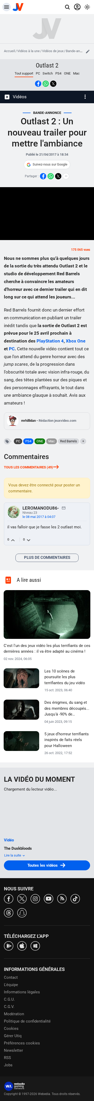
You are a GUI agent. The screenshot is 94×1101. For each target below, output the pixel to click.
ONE (67, 73)
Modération (14, 1014)
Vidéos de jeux (52, 51)
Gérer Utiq (13, 1035)
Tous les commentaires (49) (28, 467)
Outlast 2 (47, 65)
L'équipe (11, 984)
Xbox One (75, 341)
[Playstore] (8, 945)
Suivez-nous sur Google (50, 164)
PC (38, 73)
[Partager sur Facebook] (38, 84)
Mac (76, 73)
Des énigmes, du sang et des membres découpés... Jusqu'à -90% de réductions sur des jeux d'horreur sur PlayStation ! (66, 708)
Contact (11, 977)
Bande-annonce (77, 51)
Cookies (11, 1028)
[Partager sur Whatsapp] (46, 84)
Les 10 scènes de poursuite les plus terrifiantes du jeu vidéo (64, 677)
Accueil (9, 51)
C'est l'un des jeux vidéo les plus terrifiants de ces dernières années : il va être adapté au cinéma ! (47, 648)
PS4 (58, 73)
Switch (48, 73)
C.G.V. (9, 1006)
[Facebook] (8, 898)
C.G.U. (9, 999)
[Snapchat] (22, 912)
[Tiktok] (75, 898)
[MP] (64, 508)
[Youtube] (48, 898)
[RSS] (62, 898)
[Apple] (22, 945)
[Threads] (8, 912)
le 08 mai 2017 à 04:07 (38, 517)
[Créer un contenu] (87, 51)
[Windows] (35, 945)
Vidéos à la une (28, 51)
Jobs (8, 1065)
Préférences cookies (22, 1043)
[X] (22, 898)
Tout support (24, 73)
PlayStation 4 (50, 341)
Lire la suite (13, 855)
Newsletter (13, 1050)
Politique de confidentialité (27, 1021)
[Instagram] (35, 898)
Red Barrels (68, 441)
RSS (7, 1057)
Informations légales (22, 992)
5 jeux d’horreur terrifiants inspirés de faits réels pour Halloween (66, 740)
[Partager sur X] (53, 84)
